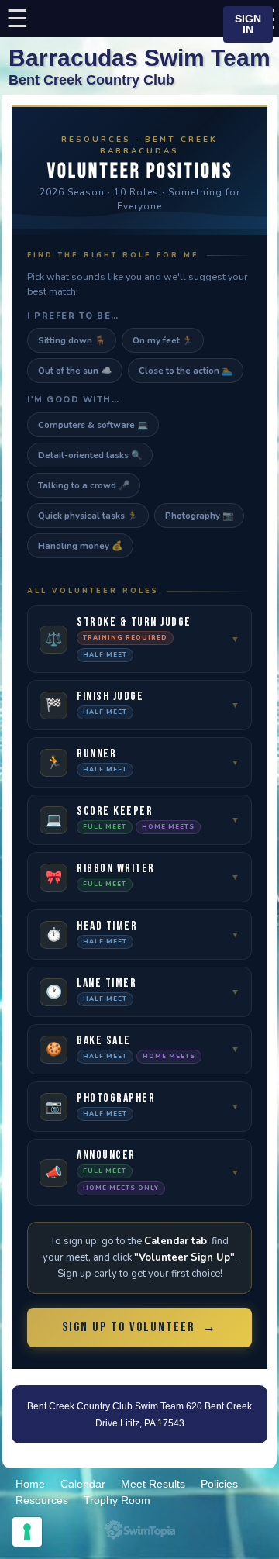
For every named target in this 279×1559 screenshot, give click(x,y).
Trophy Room (117, 1500)
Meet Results (153, 1484)
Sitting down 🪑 (71, 340)
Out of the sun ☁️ (75, 370)
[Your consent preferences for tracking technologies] (27, 1532)
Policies (219, 1484)
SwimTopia (140, 1530)
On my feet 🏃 (163, 340)
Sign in (248, 24)
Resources (42, 1500)
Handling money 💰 (80, 546)
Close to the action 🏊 (185, 370)
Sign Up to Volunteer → (139, 1327)
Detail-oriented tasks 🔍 (90, 455)
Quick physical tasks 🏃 (88, 515)
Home (30, 1484)
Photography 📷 (199, 515)
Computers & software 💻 (93, 425)
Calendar (82, 1484)
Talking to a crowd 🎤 (83, 485)
